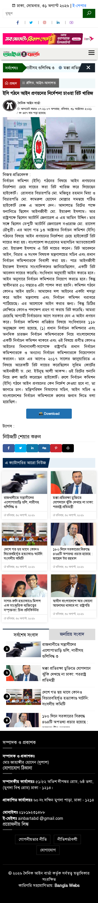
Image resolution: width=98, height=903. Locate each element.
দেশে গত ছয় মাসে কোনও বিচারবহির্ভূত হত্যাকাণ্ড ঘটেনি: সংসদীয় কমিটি (23, 554)
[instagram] (45, 22)
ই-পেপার (79, 5)
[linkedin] (58, 22)
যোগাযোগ (48, 850)
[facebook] (18, 22)
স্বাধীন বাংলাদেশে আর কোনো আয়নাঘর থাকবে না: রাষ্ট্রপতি (72, 603)
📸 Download (49, 414)
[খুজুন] (89, 13)
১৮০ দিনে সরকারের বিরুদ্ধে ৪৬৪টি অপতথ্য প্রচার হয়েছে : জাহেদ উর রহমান (73, 554)
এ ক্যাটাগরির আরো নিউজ (25, 462)
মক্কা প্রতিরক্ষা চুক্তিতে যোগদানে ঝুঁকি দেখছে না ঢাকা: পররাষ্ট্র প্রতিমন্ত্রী (73, 502)
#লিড (30, 83)
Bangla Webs (67, 885)
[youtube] (72, 22)
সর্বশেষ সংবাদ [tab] (26, 635)
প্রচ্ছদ (13, 83)
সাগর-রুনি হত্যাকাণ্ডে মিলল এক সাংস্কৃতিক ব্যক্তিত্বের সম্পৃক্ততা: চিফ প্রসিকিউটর (22, 605)
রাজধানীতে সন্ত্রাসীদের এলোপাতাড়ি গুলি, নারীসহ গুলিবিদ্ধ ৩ (21, 502)
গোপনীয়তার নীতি (33, 839)
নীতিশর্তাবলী (67, 839)
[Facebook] (9, 448)
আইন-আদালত (46, 83)
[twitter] (31, 22)
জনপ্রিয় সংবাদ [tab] (72, 634)
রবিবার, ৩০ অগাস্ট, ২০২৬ (20, 515)
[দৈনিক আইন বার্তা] (21, 53)
